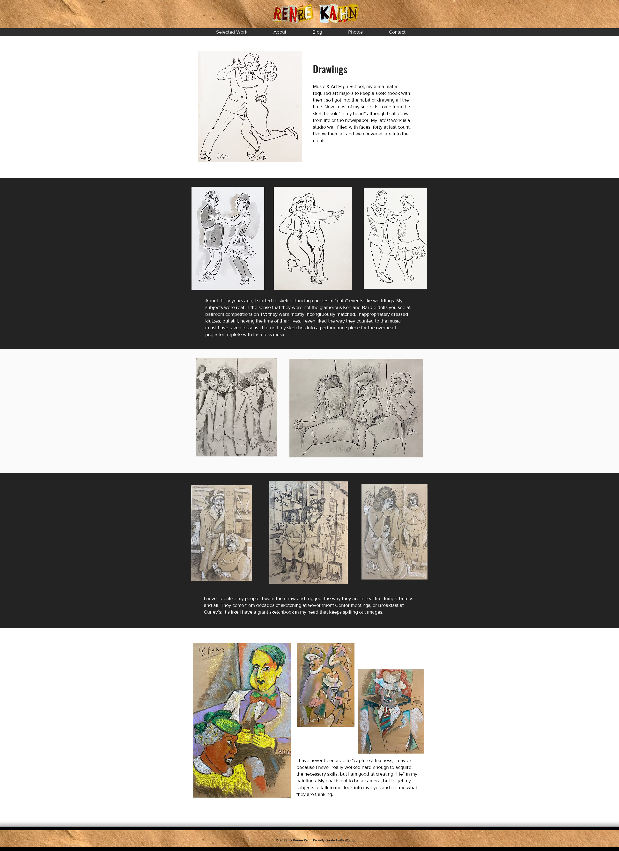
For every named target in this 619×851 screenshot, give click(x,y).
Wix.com (351, 840)
